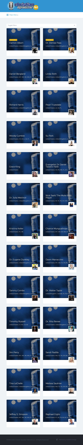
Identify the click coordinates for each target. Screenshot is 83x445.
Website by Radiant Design (67, 439)
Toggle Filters (12, 25)
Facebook (56, 439)
